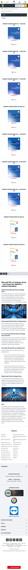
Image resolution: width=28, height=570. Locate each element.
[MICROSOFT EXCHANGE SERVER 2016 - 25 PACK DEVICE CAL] (14, 199)
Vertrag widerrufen (15, 567)
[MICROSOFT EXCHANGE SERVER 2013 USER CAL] (14, 226)
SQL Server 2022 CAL (5, 452)
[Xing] (10, 539)
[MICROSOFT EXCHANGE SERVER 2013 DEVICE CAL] (14, 254)
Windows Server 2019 (5, 442)
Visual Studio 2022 (17, 442)
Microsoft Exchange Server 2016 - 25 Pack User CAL (14, 79)
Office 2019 (3, 436)
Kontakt (16, 544)
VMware (15, 457)
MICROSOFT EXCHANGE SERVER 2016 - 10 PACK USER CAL (14, 52)
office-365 (23, 543)
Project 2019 (15, 448)
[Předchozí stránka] (4, 274)
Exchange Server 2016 (5, 457)
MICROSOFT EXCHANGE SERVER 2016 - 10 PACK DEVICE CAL (14, 162)
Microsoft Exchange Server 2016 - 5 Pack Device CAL (14, 134)
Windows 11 (15, 454)
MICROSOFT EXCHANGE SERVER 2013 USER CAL (14, 217)
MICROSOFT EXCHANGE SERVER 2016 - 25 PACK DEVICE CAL (14, 190)
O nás (20, 544)
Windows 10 (15, 455)
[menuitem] (25, 2)
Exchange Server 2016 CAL (18, 434)
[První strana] (1, 274)
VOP (15, 546)
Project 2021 (15, 446)
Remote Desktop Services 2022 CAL (19, 437)
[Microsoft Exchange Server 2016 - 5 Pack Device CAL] (14, 144)
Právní (19, 543)
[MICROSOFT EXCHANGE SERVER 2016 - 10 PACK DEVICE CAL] (14, 171)
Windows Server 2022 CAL (6, 444)
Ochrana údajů (10, 546)
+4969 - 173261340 (14, 479)
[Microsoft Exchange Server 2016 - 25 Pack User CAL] (14, 88)
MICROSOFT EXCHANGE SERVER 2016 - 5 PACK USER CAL (14, 24)
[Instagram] (20, 539)
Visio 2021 (15, 450)
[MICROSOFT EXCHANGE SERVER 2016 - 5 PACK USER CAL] (14, 33)
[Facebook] (7, 539)
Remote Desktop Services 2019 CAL (19, 440)
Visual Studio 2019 (17, 444)
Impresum (18, 546)
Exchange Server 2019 (5, 455)
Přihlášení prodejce (13, 543)
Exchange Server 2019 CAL (6, 459)
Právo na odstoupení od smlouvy (20, 545)
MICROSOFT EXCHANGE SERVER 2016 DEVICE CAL (14, 106)
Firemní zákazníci (6, 543)
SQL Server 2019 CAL (5, 454)
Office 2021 (3, 434)
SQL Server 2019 (4, 450)
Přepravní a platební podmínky (7, 545)
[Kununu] (17, 539)
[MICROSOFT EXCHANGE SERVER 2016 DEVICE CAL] (14, 116)
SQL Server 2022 (4, 448)
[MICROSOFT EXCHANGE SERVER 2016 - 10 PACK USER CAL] (14, 61)
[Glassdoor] (14, 539)
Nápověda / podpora (10, 544)
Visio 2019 (15, 452)
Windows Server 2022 (5, 439)
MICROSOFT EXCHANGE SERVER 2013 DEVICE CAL (14, 244)
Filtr (4, 14)
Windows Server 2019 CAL (6, 446)
